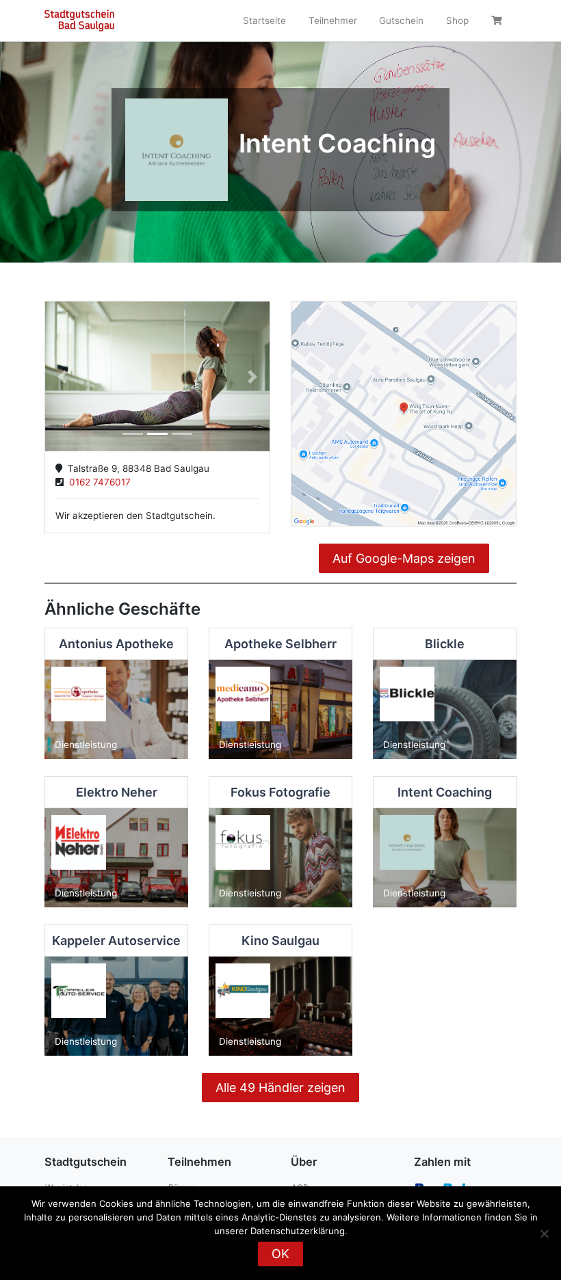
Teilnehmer (333, 20)
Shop (457, 20)
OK (280, 1253)
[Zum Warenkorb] (498, 20)
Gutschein (401, 20)
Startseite (264, 20)
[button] (62, 376)
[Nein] (544, 1233)
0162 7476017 (97, 482)
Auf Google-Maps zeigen (403, 558)
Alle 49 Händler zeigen (280, 1087)
